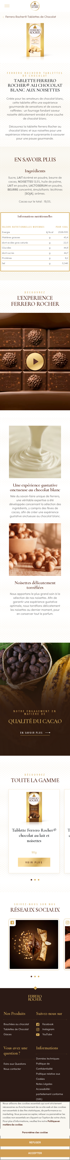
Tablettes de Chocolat (16, 1029)
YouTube (47, 1034)
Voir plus (34, 862)
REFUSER (35, 1142)
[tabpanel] (34, 831)
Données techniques (47, 1058)
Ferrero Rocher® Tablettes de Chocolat (30, 16)
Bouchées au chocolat (16, 1024)
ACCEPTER (35, 1153)
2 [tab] (36, 881)
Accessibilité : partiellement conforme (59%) (49, 1094)
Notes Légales (44, 1084)
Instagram (48, 1029)
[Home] (35, 6)
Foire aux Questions (15, 1063)
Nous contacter (12, 1069)
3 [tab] (39, 881)
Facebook (47, 1024)
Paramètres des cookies (35, 1132)
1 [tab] (32, 881)
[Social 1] (34, 944)
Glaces (7, 1034)
